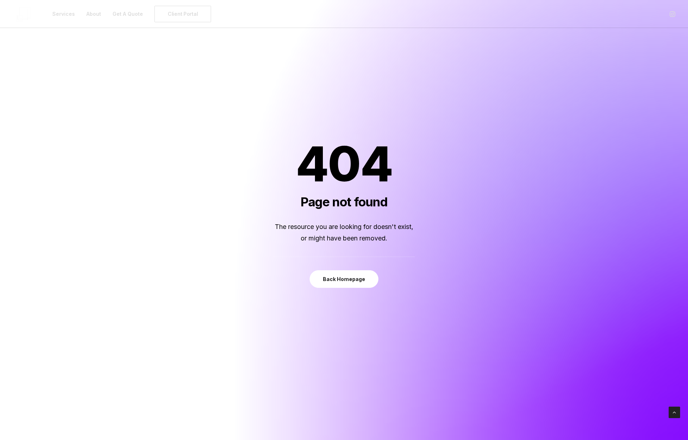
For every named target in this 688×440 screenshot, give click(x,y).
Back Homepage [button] (344, 279)
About (93, 14)
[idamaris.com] (23, 14)
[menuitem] (63, 14)
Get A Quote (128, 14)
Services (63, 14)
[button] (672, 14)
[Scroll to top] (674, 411)
